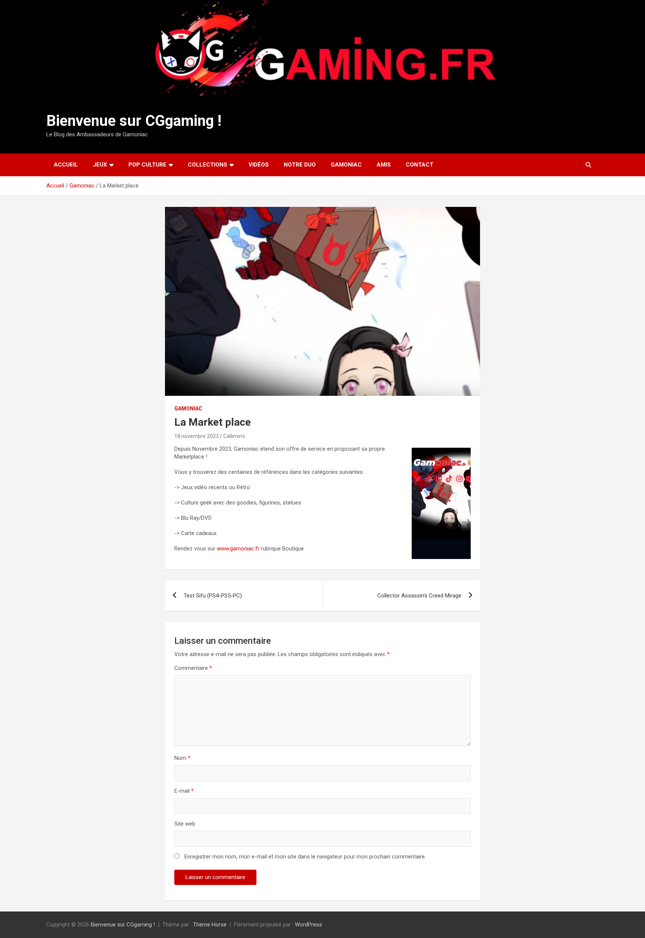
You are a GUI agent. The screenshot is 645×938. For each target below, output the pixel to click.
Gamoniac (346, 164)
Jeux (100, 164)
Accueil (66, 164)
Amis (384, 164)
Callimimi (234, 436)
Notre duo (300, 164)
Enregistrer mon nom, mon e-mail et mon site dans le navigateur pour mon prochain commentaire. (305, 856)
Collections (207, 164)
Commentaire (193, 668)
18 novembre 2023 (196, 436)
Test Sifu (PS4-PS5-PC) (213, 595)
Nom (182, 758)
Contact (419, 164)
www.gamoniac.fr (239, 548)
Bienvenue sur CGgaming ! (133, 121)
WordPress (308, 924)
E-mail (184, 791)
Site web (184, 823)
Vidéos (259, 164)
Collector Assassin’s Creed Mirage (419, 595)
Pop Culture (147, 164)
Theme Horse (210, 924)
